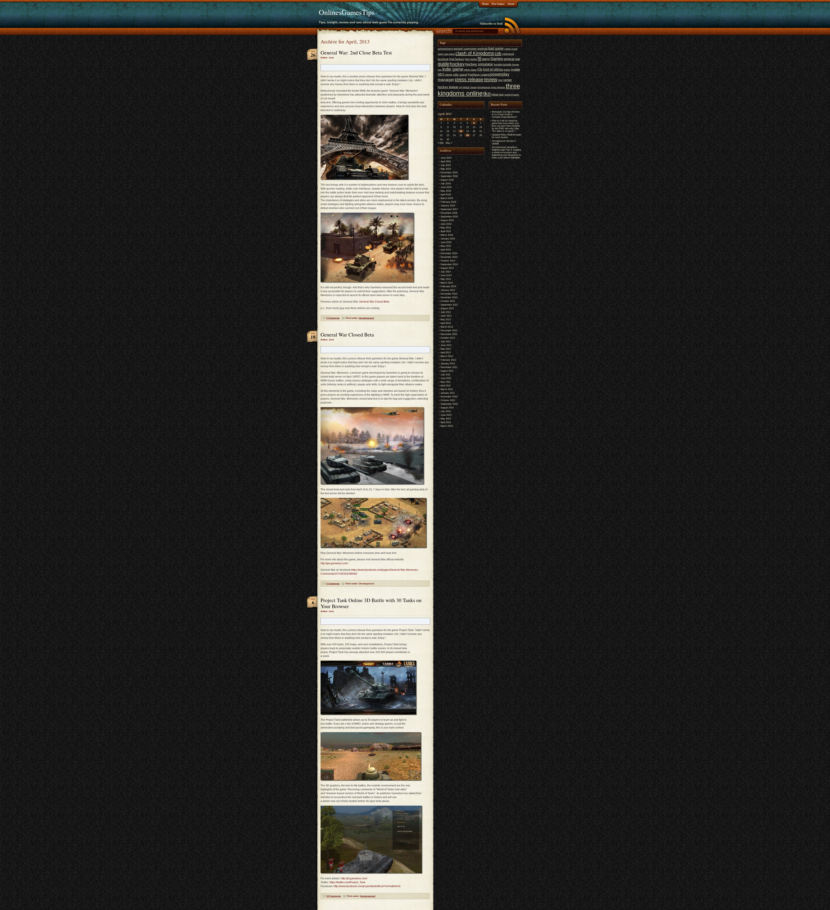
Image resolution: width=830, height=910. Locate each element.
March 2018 (447, 198)
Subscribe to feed (491, 23)
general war (512, 59)
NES (441, 74)
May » (449, 143)
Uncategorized (366, 318)
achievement (445, 48)
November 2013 (449, 297)
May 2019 (446, 168)
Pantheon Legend (479, 74)
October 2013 (448, 301)
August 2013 (447, 308)
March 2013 (447, 326)
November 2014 (449, 257)
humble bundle (502, 64)
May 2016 (446, 227)
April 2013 (446, 323)
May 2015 (446, 246)
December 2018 (449, 172)
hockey (457, 63)
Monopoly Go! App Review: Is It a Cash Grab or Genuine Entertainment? (506, 114)
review (490, 79)
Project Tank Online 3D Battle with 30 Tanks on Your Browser (371, 603)
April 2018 (446, 194)
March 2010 (447, 426)
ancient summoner (465, 48)
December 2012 (449, 330)
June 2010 (446, 415)
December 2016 (449, 213)
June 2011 (446, 378)
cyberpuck (508, 54)
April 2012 (446, 352)
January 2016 (448, 238)
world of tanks (511, 94)
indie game (452, 69)
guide (443, 64)
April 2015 (446, 249)
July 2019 (446, 165)
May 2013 (446, 319)
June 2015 (446, 242)
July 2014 (446, 271)
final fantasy (456, 59)
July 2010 (446, 411)
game (486, 59)
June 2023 (446, 157)
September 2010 (449, 404)
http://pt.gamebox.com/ (354, 878)
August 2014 (447, 268)
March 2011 (447, 389)
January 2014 (448, 290)
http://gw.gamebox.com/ (334, 563)
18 (461, 131)
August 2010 (447, 407)
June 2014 (446, 275)
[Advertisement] (502, 225)
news (448, 74)
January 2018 (448, 205)
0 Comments (333, 318)
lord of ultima (493, 69)
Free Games (498, 4)
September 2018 (449, 176)
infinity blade (470, 70)
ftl (479, 58)
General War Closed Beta (374, 301)
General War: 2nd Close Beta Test (356, 52)
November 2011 (449, 367)
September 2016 (449, 216)
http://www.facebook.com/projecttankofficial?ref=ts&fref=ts (367, 886)
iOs (479, 69)
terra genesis (498, 87)
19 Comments (333, 896)
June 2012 (446, 345)
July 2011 (445, 374)
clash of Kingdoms (474, 53)
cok (498, 53)
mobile (515, 69)
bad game (496, 48)
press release (469, 79)
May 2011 (446, 382)
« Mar (441, 143)
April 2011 (446, 385)
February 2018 (448, 202)
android (482, 48)
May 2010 (446, 418)
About (510, 4)
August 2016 (447, 220)
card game (449, 54)
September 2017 (449, 209)
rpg (500, 80)
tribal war (497, 94)
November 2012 (449, 334)
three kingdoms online (479, 89)
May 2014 (446, 279)
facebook (443, 59)
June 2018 (446, 187)
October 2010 (448, 400)
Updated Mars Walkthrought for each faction (506, 136)
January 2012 (448, 363)
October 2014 (448, 260)
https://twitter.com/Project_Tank (347, 882)
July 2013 (446, 312)
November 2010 (449, 396)
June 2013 (446, 315)
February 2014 (448, 286)
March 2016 (447, 235)
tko (487, 94)
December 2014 (449, 253)
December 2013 (449, 293)
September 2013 (449, 304)
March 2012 (447, 356)
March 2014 (447, 282)
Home (485, 4)
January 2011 (448, 393)
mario (506, 69)
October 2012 (448, 337)
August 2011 (447, 371)
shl (460, 87)
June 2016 (446, 224)
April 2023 (446, 161)
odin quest (460, 74)
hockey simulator (479, 64)
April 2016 (446, 231)
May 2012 (446, 348)
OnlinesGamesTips (347, 12)
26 (467, 135)
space (466, 87)
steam (473, 87)
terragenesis (484, 87)
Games (496, 59)
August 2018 (447, 179)
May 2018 (446, 191)
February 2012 (448, 360)
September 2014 (449, 264)
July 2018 (446, 183)
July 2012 (446, 341)
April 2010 (446, 422)
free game (471, 59)
